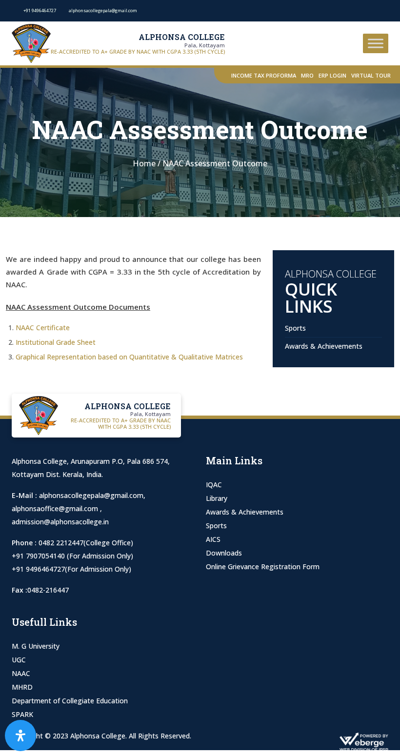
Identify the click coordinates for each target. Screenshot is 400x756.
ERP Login (332, 75)
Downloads (224, 552)
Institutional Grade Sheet (56, 342)
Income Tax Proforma (263, 75)
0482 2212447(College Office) (86, 542)
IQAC (214, 484)
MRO (307, 75)
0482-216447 (48, 590)
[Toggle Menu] (375, 43)
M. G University (36, 646)
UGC (19, 659)
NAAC (21, 673)
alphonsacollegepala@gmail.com (91, 495)
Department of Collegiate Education (70, 700)
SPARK (22, 714)
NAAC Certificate (43, 327)
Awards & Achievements (323, 346)
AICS (213, 539)
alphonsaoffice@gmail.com (56, 508)
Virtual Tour (371, 75)
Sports (295, 328)
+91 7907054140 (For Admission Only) (72, 555)
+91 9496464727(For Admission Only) (71, 569)
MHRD (22, 687)
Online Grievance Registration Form (263, 566)
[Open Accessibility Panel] (20, 735)
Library (216, 498)
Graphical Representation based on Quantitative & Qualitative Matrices (129, 356)
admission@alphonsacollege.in (60, 521)
